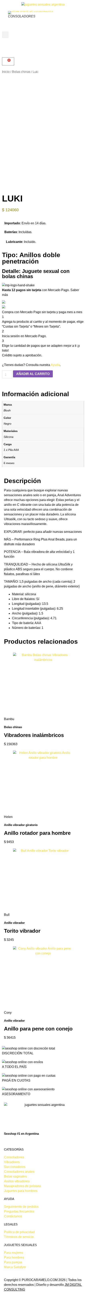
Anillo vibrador (14, 922)
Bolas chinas (21, 71)
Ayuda (55, 365)
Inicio (6, 71)
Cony (8, 1012)
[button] (5, 34)
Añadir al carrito (33, 374)
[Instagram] (9, 1141)
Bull (7, 914)
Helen (8, 817)
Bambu (9, 719)
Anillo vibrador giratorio (21, 825)
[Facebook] (5, 1141)
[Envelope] (13, 1141)
